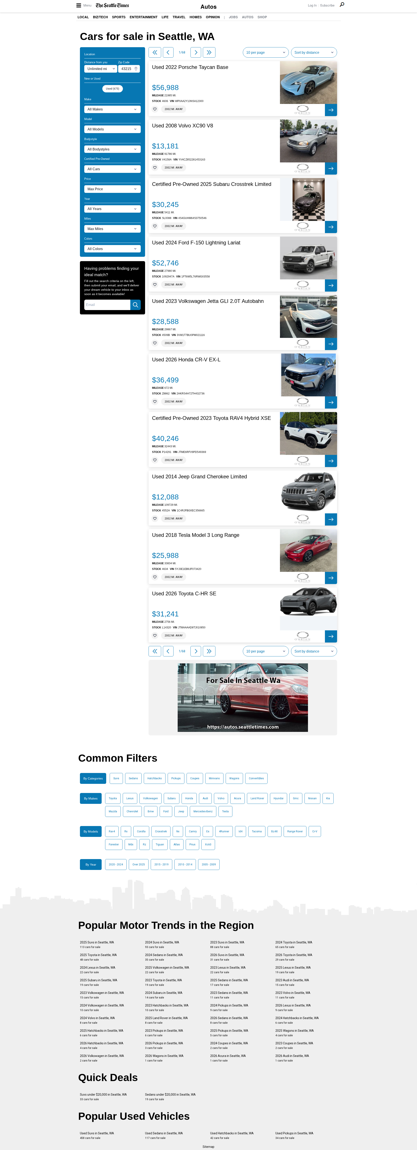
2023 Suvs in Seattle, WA (227, 945)
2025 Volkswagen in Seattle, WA (167, 970)
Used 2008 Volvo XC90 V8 (182, 125)
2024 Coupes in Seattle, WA (229, 1046)
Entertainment (143, 17)
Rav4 (112, 831)
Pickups (176, 778)
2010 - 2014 (185, 864)
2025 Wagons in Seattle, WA (294, 1033)
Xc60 (208, 844)
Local (83, 17)
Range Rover (295, 831)
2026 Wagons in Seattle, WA (164, 1058)
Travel (179, 17)
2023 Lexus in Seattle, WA (228, 970)
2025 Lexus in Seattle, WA (293, 970)
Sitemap (208, 1146)
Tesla (225, 811)
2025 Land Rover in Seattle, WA (166, 1020)
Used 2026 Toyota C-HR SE (184, 593)
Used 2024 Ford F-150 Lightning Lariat (196, 242)
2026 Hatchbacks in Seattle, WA (101, 1046)
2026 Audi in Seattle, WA (292, 1058)
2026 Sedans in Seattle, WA (229, 1020)
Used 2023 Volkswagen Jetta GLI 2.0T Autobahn (208, 301)
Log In (312, 5)
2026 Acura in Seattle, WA (228, 1058)
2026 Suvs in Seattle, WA (227, 957)
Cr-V (314, 831)
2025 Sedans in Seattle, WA (229, 982)
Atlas (177, 844)
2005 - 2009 (209, 864)
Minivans (214, 778)
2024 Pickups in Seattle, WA (229, 1008)
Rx (125, 831)
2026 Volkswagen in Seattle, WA (102, 1058)
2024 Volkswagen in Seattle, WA (102, 1008)
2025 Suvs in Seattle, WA (97, 945)
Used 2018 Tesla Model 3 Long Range (195, 535)
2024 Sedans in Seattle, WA (164, 957)
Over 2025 (138, 864)
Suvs (116, 778)
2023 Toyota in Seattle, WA (163, 982)
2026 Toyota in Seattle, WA (293, 957)
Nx (177, 831)
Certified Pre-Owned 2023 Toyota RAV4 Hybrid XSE (211, 418)
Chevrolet (132, 811)
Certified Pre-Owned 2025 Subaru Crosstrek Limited (211, 184)
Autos (208, 6)
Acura (237, 798)
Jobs (233, 17)
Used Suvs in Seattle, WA (97, 1136)
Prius (192, 844)
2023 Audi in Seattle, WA (292, 982)
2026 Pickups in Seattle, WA (164, 1046)
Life (165, 17)
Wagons (234, 778)
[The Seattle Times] (112, 5)
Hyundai (278, 798)
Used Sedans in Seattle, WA (164, 1136)
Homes (196, 17)
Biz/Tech (100, 17)
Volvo (221, 798)
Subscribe (327, 5)
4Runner (224, 831)
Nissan (312, 798)
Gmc (296, 798)
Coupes (194, 778)
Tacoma (257, 831)
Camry (193, 831)
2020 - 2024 (116, 864)
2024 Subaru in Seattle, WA (163, 995)
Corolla (141, 831)
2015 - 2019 (161, 864)
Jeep (181, 811)
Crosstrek (161, 831)
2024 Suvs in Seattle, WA (162, 945)
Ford (166, 811)
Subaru (171, 798)
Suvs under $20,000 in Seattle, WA (103, 1097)
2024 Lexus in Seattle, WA (97, 970)
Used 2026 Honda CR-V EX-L (186, 359)
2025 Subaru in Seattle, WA (98, 982)
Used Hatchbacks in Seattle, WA (232, 1136)
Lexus (130, 798)
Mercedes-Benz (203, 811)
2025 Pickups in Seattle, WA (229, 1033)
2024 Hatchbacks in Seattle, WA (297, 1020)
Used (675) (112, 88)
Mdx (130, 844)
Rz (144, 844)
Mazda (113, 811)
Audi (205, 798)
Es (207, 831)
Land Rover (257, 798)
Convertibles (256, 778)
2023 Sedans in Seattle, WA (229, 995)
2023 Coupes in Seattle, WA (294, 1046)
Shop (262, 17)
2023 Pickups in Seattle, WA (164, 1033)
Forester (114, 844)
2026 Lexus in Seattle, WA (293, 1008)
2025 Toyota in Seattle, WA (98, 957)
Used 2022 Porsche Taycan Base (190, 67)
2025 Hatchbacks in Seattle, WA (101, 1033)
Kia (328, 798)
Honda (189, 798)
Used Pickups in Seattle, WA (294, 1136)
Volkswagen (150, 798)
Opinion (213, 17)
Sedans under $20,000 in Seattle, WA (170, 1097)
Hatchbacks (154, 778)
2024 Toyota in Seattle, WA (293, 945)
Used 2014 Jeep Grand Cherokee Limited (199, 476)
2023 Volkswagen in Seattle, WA (102, 995)
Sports (119, 17)
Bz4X (274, 831)
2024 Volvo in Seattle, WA (97, 1020)
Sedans (133, 778)
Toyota (113, 798)
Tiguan (160, 844)
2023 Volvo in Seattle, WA (292, 995)
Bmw (151, 811)
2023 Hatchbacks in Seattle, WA (167, 1008)
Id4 (240, 831)
